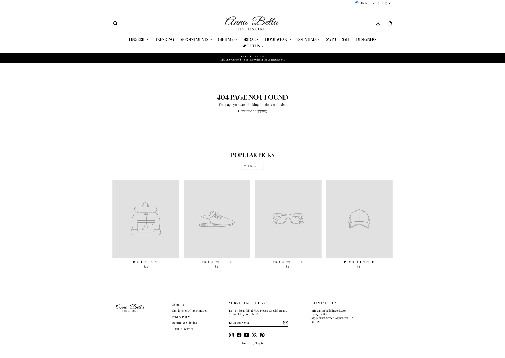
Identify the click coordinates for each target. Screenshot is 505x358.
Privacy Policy (181, 317)
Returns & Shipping (184, 322)
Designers (366, 39)
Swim (331, 39)
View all (252, 166)
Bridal (249, 39)
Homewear (276, 39)
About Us (251, 46)
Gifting (226, 39)
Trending (164, 39)
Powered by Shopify (252, 343)
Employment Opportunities (189, 310)
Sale (346, 39)
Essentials (306, 39)
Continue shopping (252, 111)
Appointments (194, 39)
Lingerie (137, 39)
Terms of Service (182, 329)
